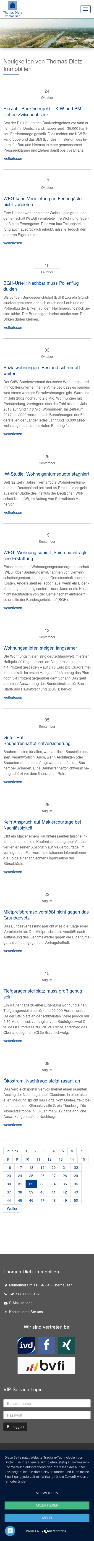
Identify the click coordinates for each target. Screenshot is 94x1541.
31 (20, 1183)
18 (31, 1167)
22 (76, 1167)
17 (20, 1167)
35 (65, 1183)
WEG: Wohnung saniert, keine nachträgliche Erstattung (45, 555)
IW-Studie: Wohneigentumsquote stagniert (46, 473)
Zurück (12, 1151)
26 (42, 1175)
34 (54, 1183)
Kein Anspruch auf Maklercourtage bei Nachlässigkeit (42, 824)
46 (31, 1200)
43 (76, 1192)
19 (42, 1167)
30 (9, 1183)
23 (9, 1175)
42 (65, 1192)
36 (76, 1183)
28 (65, 1175)
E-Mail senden (20, 1302)
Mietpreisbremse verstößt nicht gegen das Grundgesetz (46, 914)
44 (9, 1200)
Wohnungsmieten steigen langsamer (40, 647)
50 (76, 1200)
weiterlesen (12, 158)
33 (42, 1183)
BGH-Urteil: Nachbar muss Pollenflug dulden (41, 285)
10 (27, 1159)
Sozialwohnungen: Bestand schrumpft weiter (41, 370)
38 (20, 1192)
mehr (47, 1518)
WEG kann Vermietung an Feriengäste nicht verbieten (42, 201)
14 (72, 1159)
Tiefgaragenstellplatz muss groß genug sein (42, 993)
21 (65, 1167)
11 (38, 1159)
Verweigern (47, 1493)
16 (9, 1167)
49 (65, 1200)
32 (31, 1183)
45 (20, 1200)
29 (76, 1175)
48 (54, 1200)
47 (42, 1200)
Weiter (12, 1208)
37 (9, 1192)
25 (31, 1175)
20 (54, 1167)
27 (54, 1175)
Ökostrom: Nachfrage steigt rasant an (41, 1080)
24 (20, 1175)
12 (49, 1159)
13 (61, 1159)
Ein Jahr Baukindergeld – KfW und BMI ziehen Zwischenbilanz (43, 111)
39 (31, 1192)
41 (54, 1192)
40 (42, 1192)
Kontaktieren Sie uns (25, 1311)
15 (83, 1159)
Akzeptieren (47, 1505)
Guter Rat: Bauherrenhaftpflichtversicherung (36, 740)
